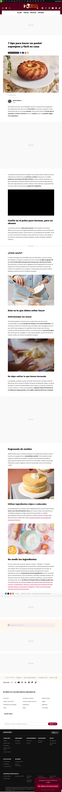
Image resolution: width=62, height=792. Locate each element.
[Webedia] (7, 732)
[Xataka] (1, 1)
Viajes (19, 12)
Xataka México (7, 776)
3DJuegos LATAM (19, 776)
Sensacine (29, 740)
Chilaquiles (19, 677)
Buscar (9, 8)
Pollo (5, 707)
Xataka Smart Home (7, 748)
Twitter (23, 53)
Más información (19, 790)
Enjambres (26, 704)
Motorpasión (53, 740)
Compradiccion (7, 766)
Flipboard (25, 53)
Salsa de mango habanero (30, 677)
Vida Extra (17, 743)
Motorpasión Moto (53, 743)
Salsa (24, 707)
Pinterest (42, 8)
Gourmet (6, 698)
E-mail (28, 53)
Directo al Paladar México (42, 777)
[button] (17, 100)
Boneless (52, 677)
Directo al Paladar (40, 741)
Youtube (52, 8)
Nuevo (6, 8)
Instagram (49, 8)
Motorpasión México (53, 777)
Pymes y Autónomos (18, 764)
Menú (3, 8)
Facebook (46, 8)
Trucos (26, 12)
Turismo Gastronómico (29, 701)
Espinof (29, 743)
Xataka (5, 740)
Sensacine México (29, 777)
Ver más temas (8, 713)
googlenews (56, 8)
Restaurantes (46, 698)
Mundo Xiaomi (7, 751)
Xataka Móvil (6, 743)
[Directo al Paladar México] (31, 6)
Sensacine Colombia (29, 780)
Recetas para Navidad (9, 704)
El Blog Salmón (19, 761)
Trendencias (6, 761)
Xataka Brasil (6, 778)
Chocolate (45, 707)
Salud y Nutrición (8, 701)
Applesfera (6, 745)
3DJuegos (17, 740)
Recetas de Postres (26, 593)
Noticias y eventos (28, 698)
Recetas (33, 12)
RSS (25, 682)
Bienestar (44, 704)
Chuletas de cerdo (43, 677)
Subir (53, 732)
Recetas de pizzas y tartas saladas (42, 593)
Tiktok (59, 8)
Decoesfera (6, 764)
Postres (41, 12)
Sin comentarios (14, 52)
